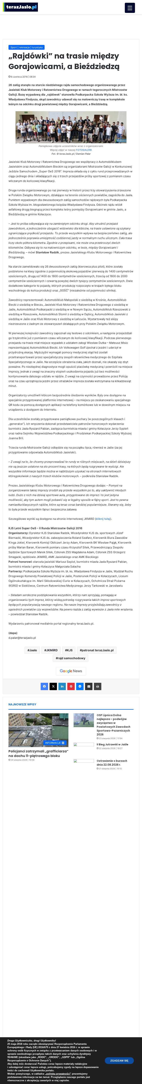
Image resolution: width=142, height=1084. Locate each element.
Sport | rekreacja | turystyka (27, 47)
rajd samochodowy (71, 658)
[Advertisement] (71, 26)
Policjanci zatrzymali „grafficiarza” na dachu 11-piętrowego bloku (38, 753)
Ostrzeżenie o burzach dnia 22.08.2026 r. (112, 763)
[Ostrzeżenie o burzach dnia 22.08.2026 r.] (84, 897)
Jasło (33, 650)
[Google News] (71, 671)
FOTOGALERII (84, 149)
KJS (69, 650)
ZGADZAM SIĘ (119, 1060)
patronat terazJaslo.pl (98, 650)
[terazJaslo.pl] (20, 7)
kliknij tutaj (103, 519)
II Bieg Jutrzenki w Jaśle (112, 744)
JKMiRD (52, 650)
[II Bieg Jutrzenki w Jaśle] (84, 749)
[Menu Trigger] (130, 8)
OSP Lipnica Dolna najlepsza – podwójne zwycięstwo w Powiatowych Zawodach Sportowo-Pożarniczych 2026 (113, 724)
